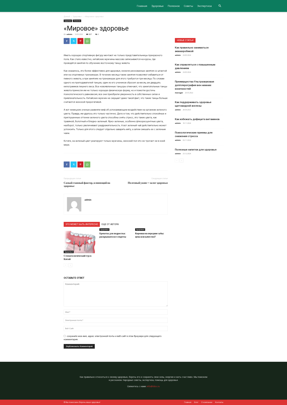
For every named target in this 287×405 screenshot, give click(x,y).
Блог (196, 402)
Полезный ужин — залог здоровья (148, 182)
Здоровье (157, 6)
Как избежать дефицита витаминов (197, 119)
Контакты (219, 402)
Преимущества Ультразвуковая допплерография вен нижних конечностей (194, 85)
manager (179, 93)
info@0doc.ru (153, 386)
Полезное (174, 6)
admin (69, 34)
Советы (188, 6)
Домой (67, 16)
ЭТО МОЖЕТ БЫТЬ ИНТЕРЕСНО (81, 224)
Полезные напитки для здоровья (195, 149)
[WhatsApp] (87, 41)
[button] (219, 6)
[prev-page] (65, 265)
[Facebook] (67, 41)
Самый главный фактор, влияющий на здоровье (87, 184)
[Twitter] (74, 41)
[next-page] (70, 265)
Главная (142, 6)
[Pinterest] (80, 41)
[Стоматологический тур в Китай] (80, 242)
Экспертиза (204, 6)
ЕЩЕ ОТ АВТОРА (110, 224)
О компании (206, 402)
